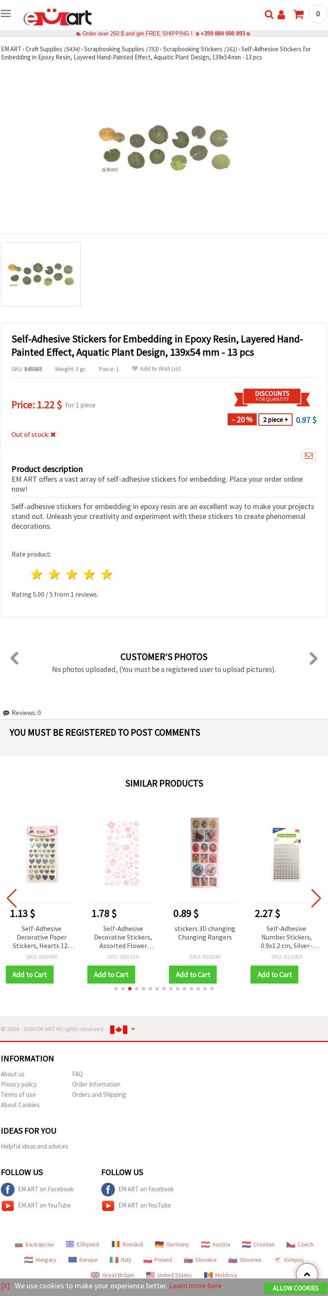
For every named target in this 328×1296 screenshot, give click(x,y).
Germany (177, 1244)
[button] (116, 988)
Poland (163, 1260)
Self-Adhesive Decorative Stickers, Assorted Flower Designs (123, 937)
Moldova (226, 1275)
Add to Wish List (160, 368)
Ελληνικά (88, 1244)
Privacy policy (19, 1084)
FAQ (77, 1074)
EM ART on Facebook (45, 1189)
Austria (221, 1244)
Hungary (45, 1260)
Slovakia (206, 1260)
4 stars (89, 574)
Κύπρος (294, 1260)
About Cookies (20, 1105)
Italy (126, 1260)
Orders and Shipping (99, 1094)
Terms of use (18, 1094)
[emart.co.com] (57, 16)
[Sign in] (281, 14)
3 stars (72, 574)
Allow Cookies (296, 1288)
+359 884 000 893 (223, 33)
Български (40, 1244)
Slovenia (250, 1260)
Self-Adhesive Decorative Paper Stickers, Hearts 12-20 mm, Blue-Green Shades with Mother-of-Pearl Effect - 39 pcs (41, 937)
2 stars (55, 574)
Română (133, 1244)
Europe (88, 1260)
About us (13, 1074)
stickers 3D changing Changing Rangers (205, 932)
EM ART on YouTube (44, 1205)
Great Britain (118, 1275)
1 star (37, 574)
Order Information (96, 1084)
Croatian (264, 1244)
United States (174, 1275)
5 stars (107, 574)
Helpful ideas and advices (34, 1146)
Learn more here (195, 1285)
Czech (305, 1244)
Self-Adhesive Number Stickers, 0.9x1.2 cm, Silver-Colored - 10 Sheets (286, 937)
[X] (5, 1285)
